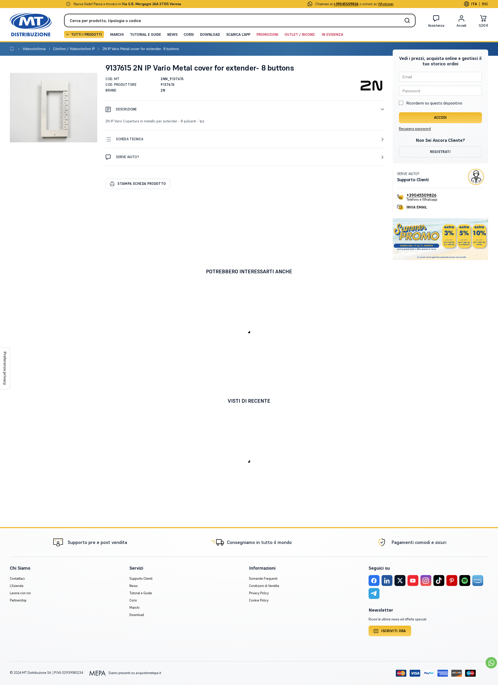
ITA (474, 4)
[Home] (13, 48)
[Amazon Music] (477, 580)
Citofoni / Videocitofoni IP (74, 48)
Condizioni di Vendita (264, 586)
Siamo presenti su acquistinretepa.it (134, 673)
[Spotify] (464, 580)
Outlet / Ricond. (300, 34)
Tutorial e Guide (145, 34)
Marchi (117, 34)
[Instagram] (425, 580)
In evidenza (332, 34)
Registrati (440, 151)
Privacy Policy (259, 593)
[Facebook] (374, 580)
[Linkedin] (387, 580)
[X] (400, 580)
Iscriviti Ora (393, 630)
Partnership (18, 600)
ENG (485, 4)
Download (210, 34)
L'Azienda (16, 586)
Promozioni (267, 34)
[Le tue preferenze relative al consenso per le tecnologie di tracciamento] (5, 368)
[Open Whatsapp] (491, 662)
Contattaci (17, 578)
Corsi (189, 34)
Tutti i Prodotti (86, 34)
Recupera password (415, 128)
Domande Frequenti (263, 578)
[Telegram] (374, 593)
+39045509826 (421, 195)
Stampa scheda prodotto (141, 183)
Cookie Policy (258, 600)
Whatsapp (385, 4)
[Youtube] (412, 580)
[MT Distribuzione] (31, 24)
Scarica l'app (238, 34)
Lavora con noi (20, 593)
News (172, 34)
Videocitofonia (35, 48)
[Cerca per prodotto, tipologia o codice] (409, 20)
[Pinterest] (451, 580)
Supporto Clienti (141, 578)
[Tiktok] (438, 580)
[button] (245, 109)
